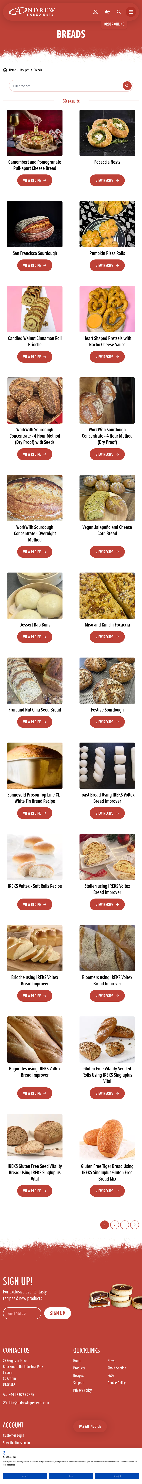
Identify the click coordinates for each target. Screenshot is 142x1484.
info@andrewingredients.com (29, 1403)
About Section (117, 1368)
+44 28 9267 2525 (21, 1395)
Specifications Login (16, 1443)
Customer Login (13, 1435)
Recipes (24, 69)
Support (78, 1383)
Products (79, 1368)
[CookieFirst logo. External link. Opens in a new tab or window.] (4, 1453)
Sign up (57, 1313)
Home (77, 1361)
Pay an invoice (90, 1426)
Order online (114, 24)
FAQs (111, 1375)
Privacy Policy (82, 1390)
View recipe (32, 180)
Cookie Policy (117, 1383)
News (111, 1361)
